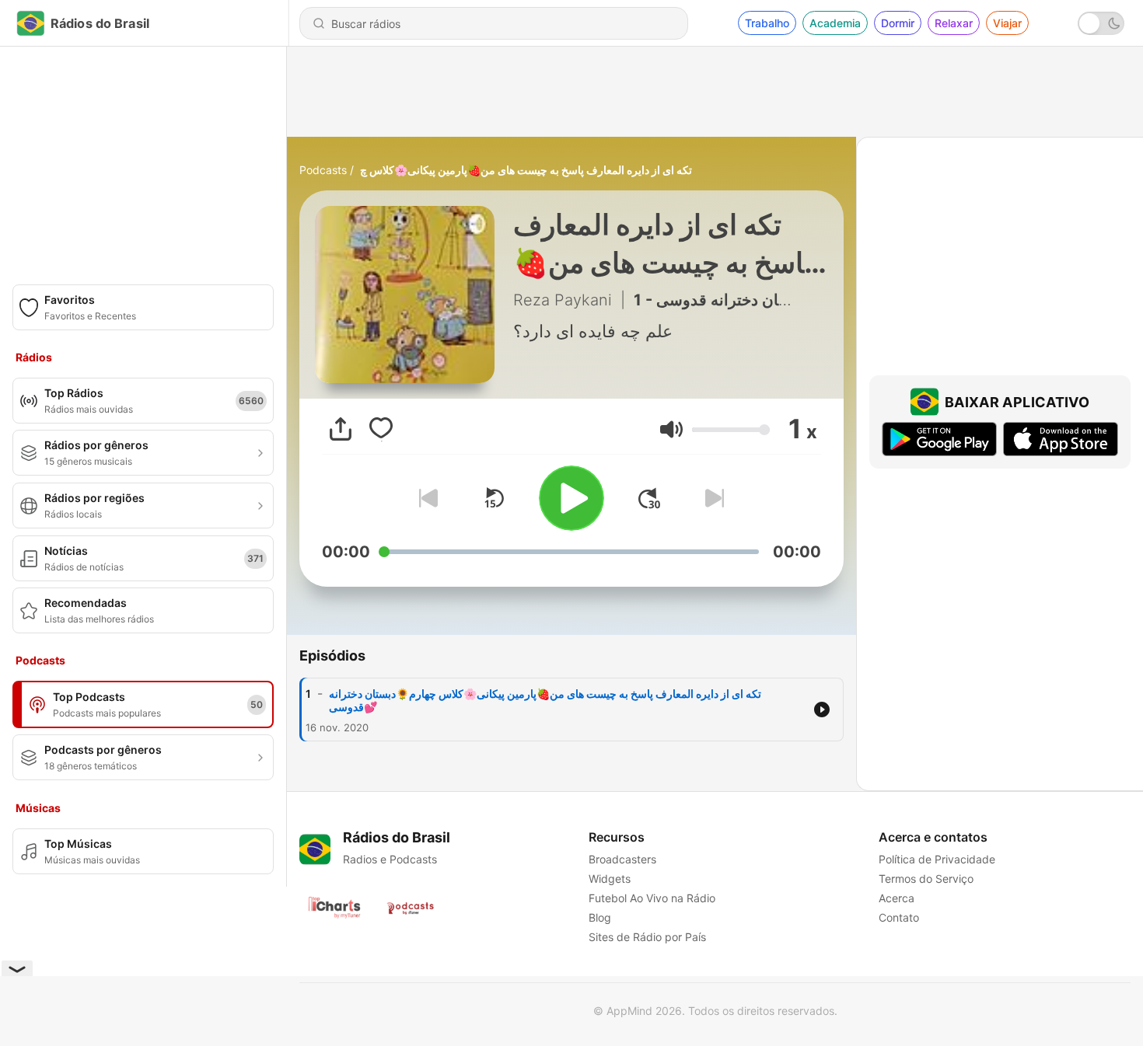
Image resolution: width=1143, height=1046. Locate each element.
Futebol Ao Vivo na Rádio (652, 898)
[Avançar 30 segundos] (649, 498)
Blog (600, 917)
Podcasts (323, 169)
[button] (671, 429)
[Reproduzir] (571, 498)
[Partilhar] (340, 429)
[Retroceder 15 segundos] (494, 498)
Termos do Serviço (926, 878)
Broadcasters (622, 859)
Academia (835, 23)
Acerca (896, 898)
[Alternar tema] (1101, 23)
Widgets (610, 878)
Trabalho (767, 23)
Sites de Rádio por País (647, 936)
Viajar (1007, 23)
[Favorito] (381, 429)
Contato (899, 917)
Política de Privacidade (937, 859)
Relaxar (954, 23)
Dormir (897, 23)
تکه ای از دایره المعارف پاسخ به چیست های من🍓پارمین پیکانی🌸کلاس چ (526, 169)
